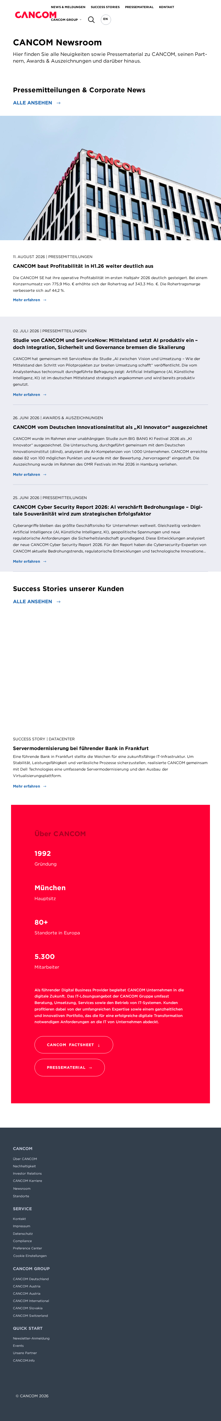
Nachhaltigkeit (24, 1166)
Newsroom (21, 1188)
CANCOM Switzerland (30, 1316)
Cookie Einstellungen (30, 1256)
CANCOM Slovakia (28, 1308)
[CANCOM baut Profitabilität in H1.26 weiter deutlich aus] (110, 178)
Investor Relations (27, 1173)
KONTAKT (166, 7)
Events (18, 1346)
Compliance (22, 1241)
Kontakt (19, 1219)
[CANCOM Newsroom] (35, 14)
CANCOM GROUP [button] (64, 20)
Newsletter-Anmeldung (31, 1338)
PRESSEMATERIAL (139, 7)
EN (105, 19)
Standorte (21, 1196)
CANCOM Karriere (27, 1181)
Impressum (21, 1226)
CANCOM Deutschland (31, 1279)
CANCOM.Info (24, 1360)
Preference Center (27, 1248)
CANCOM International (31, 1301)
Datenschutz (23, 1234)
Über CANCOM (25, 1159)
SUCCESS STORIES (105, 7)
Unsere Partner (25, 1353)
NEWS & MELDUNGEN (68, 7)
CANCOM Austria (26, 1286)
